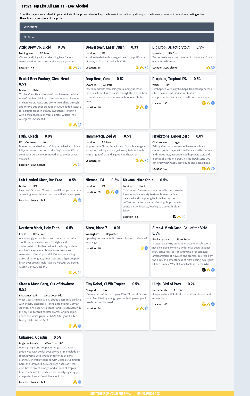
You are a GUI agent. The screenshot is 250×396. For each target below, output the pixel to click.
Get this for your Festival (110, 393)
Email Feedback (148, 393)
